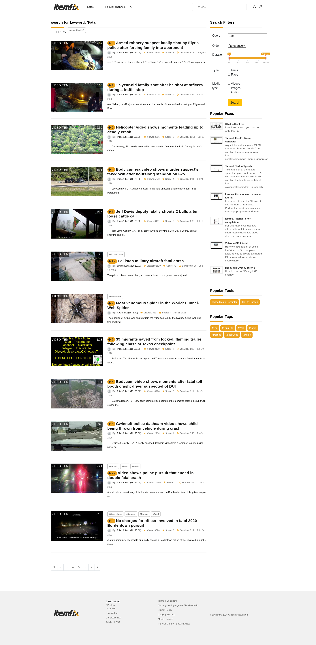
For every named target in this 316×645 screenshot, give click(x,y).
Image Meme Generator (224, 302)
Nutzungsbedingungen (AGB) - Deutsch (178, 605)
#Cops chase (115, 514)
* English (110, 605)
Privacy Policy (165, 610)
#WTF (241, 328)
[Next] (97, 567)
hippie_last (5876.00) (127, 312)
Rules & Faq (112, 613)
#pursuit (113, 466)
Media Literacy (165, 619)
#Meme (247, 334)
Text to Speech (250, 302)
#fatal (124, 466)
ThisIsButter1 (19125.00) (129, 52)
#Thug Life (227, 328)
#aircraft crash (116, 254)
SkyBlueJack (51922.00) (129, 266)
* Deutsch (111, 608)
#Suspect (130, 514)
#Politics (216, 334)
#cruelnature (115, 296)
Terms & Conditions (167, 601)
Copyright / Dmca (166, 614)
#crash (135, 466)
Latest (90, 6)
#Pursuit (144, 514)
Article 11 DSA (113, 622)
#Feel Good (232, 334)
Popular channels (115, 6)
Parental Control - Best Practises (174, 623)
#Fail (214, 328)
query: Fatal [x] (76, 30)
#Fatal (156, 514)
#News (252, 328)
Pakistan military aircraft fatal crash (151, 261)
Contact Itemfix (113, 617)
